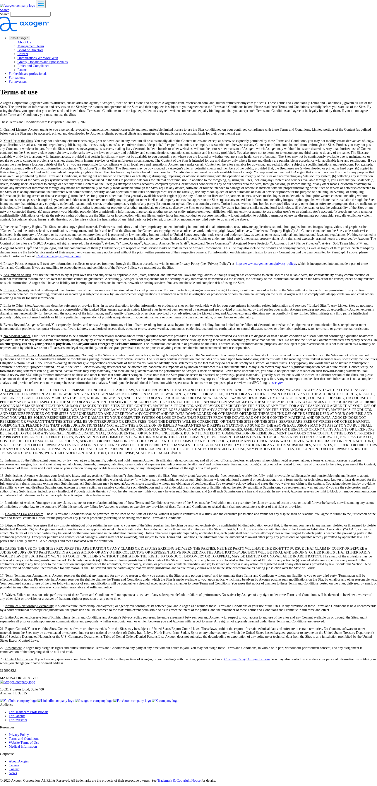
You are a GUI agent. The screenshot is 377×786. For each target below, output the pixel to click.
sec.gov (277, 382)
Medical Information (23, 746)
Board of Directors (30, 50)
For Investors (18, 720)
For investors (18, 81)
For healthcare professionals (28, 73)
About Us (24, 42)
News (13, 773)
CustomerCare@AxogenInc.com (247, 659)
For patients (17, 77)
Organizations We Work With (37, 58)
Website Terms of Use (24, 742)
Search (4, 10)
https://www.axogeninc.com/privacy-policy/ (266, 263)
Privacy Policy (19, 734)
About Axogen (19, 38)
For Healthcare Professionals (28, 712)
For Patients (17, 716)
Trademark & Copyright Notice (178, 780)
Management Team (30, 46)
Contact (14, 769)
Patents (22, 70)
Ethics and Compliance (33, 66)
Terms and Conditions (24, 738)
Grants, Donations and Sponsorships (42, 62)
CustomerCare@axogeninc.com (58, 256)
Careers (22, 54)
